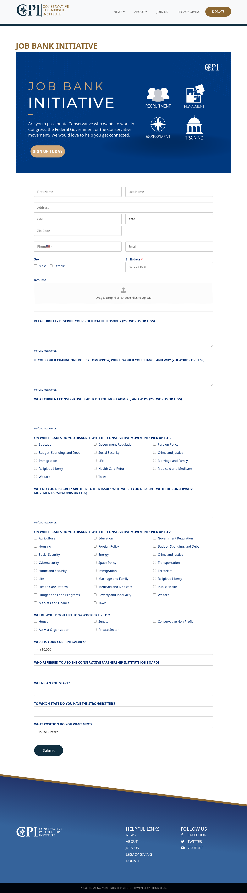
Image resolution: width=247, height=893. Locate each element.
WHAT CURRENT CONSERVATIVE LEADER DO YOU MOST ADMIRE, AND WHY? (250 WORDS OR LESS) (108, 399)
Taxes (102, 477)
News (118, 12)
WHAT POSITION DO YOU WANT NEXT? (63, 724)
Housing (45, 546)
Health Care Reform (112, 468)
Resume (40, 280)
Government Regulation (116, 444)
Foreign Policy (168, 444)
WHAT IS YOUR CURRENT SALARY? (60, 642)
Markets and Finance (54, 603)
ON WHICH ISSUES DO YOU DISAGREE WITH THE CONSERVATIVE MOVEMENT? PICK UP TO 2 (102, 532)
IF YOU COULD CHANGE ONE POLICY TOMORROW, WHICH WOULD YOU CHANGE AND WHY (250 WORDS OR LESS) (119, 360)
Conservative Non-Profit (175, 621)
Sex (36, 259)
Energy (103, 554)
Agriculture (47, 538)
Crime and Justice (170, 452)
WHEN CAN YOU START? (52, 683)
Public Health (167, 587)
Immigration (48, 461)
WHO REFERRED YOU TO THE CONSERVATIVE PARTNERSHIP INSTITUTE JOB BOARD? (96, 663)
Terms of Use (159, 887)
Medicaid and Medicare (175, 468)
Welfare (44, 477)
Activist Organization (54, 630)
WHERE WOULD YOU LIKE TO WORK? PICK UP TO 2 (72, 615)
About (139, 12)
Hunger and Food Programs (59, 595)
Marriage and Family (173, 461)
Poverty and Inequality (114, 595)
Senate (103, 621)
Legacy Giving (189, 12)
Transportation (169, 563)
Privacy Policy (141, 887)
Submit (49, 750)
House (43, 621)
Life (101, 461)
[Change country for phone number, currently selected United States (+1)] (48, 247)
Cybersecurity (49, 563)
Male (42, 266)
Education (46, 444)
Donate (218, 11)
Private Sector (108, 630)
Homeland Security (53, 571)
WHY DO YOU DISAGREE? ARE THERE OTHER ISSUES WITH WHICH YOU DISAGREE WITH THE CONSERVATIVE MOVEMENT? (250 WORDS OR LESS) (114, 491)
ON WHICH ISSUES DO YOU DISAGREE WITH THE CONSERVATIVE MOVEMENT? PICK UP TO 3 (102, 438)
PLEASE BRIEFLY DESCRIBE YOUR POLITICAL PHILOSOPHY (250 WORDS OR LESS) (94, 321)
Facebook (196, 834)
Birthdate (134, 259)
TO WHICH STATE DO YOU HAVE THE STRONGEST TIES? (74, 704)
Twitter (194, 841)
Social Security (108, 452)
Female (59, 266)
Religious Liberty (51, 468)
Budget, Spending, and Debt (59, 452)
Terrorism (165, 571)
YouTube (195, 847)
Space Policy (107, 563)
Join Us (162, 12)
